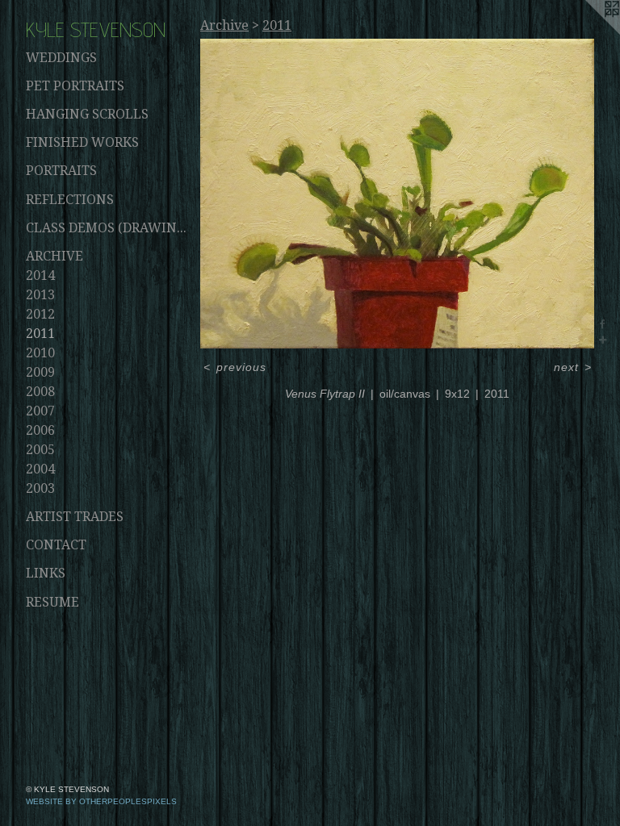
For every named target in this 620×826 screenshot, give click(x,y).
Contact (56, 545)
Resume (52, 602)
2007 (40, 411)
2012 (40, 314)
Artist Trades (75, 516)
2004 (40, 469)
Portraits (61, 170)
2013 (40, 294)
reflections (70, 199)
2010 (40, 353)
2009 (40, 372)
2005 (40, 449)
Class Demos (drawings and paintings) (106, 228)
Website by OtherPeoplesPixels (101, 801)
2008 (40, 391)
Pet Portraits (75, 86)
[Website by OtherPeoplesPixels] (587, 32)
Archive (54, 256)
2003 (40, 488)
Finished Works (82, 142)
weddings (61, 57)
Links (45, 573)
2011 (40, 333)
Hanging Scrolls (87, 114)
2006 (40, 430)
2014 (40, 275)
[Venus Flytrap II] (397, 193)
